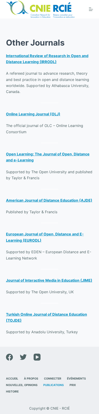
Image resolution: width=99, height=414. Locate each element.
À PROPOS (31, 378)
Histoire (12, 391)
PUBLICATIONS (53, 385)
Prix (73, 385)
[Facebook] (9, 357)
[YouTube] (37, 357)
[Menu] (91, 9)
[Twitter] (23, 357)
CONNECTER (52, 378)
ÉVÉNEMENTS (76, 378)
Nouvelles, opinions (22, 385)
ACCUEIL (12, 378)
